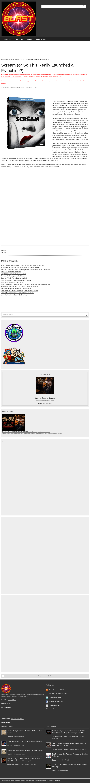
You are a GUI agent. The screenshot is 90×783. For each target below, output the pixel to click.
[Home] (19, 18)
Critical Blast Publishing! (17, 719)
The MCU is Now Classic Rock (11, 272)
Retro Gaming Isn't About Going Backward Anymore (25, 741)
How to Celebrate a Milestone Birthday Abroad (16, 280)
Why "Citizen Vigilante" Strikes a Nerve (13, 274)
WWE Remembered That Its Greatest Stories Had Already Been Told (22, 265)
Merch (29, 39)
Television (10, 736)
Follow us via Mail (54, 706)
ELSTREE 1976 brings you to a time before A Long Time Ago (69, 766)
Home (3, 59)
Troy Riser (57, 780)
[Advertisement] (43, 49)
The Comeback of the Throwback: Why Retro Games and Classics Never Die (25, 284)
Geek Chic (71, 736)
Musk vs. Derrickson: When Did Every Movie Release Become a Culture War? (26, 269)
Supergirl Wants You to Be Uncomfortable (14, 278)
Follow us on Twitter (55, 698)
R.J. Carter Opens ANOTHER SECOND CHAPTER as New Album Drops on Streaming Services (26, 432)
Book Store (41, 39)
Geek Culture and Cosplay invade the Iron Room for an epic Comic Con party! (69, 744)
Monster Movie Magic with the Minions (13, 276)
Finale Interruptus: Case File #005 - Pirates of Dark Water (25, 732)
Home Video (10, 59)
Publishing (19, 39)
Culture (76, 736)
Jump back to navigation (45, 676)
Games (9, 745)
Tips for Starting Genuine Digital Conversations (16, 288)
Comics (65, 736)
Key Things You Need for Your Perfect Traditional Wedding (19, 286)
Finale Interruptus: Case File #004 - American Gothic (25, 750)
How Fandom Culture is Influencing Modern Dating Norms (19, 291)
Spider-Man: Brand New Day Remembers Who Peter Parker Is (21, 267)
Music (22, 765)
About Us (7, 704)
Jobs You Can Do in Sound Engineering (14, 295)
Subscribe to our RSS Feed (57, 690)
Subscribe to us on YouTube (58, 694)
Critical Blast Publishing (13, 765)
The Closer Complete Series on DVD (12, 282)
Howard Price (12, 700)
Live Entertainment (57, 736)
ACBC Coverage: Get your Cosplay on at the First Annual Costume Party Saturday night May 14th (68, 732)
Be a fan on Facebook (56, 702)
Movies (54, 770)
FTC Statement (6, 707)
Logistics (7, 39)
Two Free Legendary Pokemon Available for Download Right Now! (70, 755)
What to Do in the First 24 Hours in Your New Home (17, 293)
